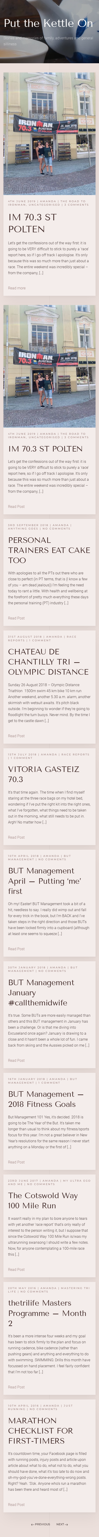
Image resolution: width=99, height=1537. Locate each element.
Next (60, 1524)
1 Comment (40, 640)
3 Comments (76, 204)
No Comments (57, 528)
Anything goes (23, 528)
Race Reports (75, 754)
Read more (17, 288)
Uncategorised (44, 204)
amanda (48, 201)
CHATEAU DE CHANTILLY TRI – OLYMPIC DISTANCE (48, 662)
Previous (42, 1524)
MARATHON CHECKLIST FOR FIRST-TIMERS (40, 1431)
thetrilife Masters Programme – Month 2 (47, 1313)
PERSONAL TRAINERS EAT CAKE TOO (49, 550)
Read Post (16, 506)
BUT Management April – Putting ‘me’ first (44, 881)
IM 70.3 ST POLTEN (45, 449)
